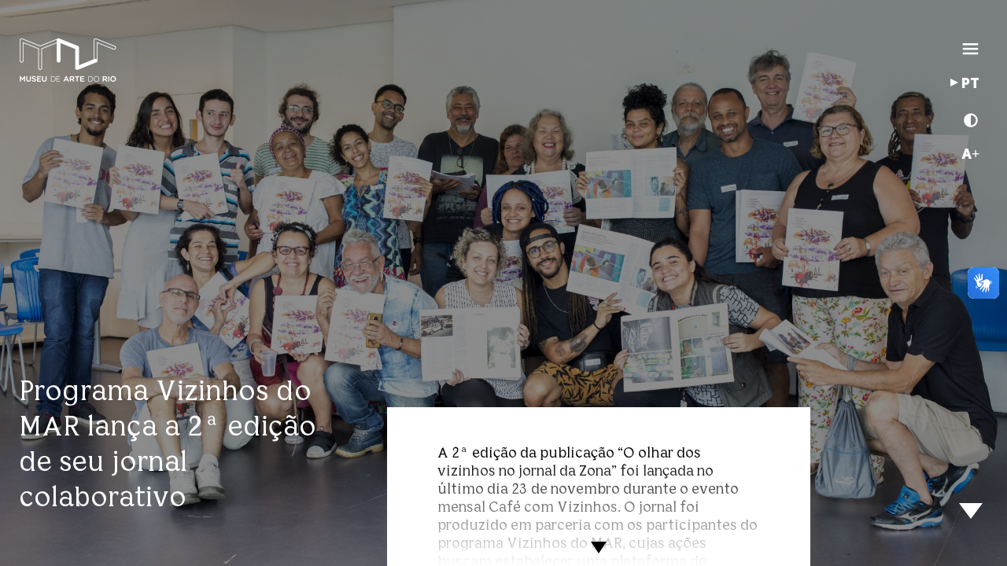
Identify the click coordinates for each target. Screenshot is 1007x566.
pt (970, 84)
